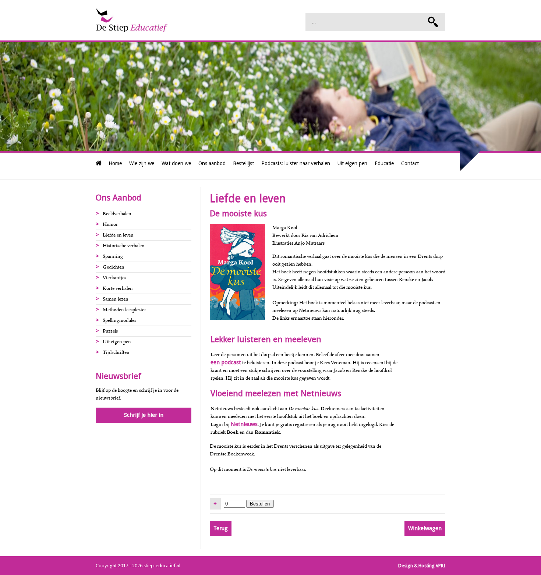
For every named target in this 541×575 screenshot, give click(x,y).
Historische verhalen (124, 245)
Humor (110, 224)
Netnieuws (244, 424)
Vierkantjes (114, 277)
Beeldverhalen (117, 213)
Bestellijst (243, 163)
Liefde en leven (118, 235)
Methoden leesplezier (124, 309)
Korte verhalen (118, 288)
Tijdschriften (116, 352)
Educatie (384, 163)
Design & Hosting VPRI (421, 565)
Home (115, 163)
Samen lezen (115, 299)
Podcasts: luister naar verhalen (295, 163)
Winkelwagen (425, 528)
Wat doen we (176, 163)
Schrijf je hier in (143, 415)
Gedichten (113, 267)
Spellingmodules (119, 320)
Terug (220, 528)
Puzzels (110, 331)
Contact (410, 163)
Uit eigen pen (352, 163)
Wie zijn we (141, 163)
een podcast (226, 362)
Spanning (113, 256)
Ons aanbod (212, 163)
